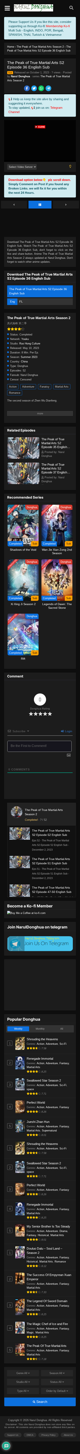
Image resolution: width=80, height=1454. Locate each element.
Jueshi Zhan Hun (38, 1121)
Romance (14, 392)
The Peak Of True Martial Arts (46, 1346)
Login (68, 731)
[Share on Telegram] (49, 88)
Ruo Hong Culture (29, 343)
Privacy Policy (48, 1435)
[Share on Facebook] (27, 88)
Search (41, 1402)
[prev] (14, 205)
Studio (21, 1381)
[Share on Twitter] (34, 88)
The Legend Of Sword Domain (47, 1301)
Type (21, 1390)
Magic (30, 1332)
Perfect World (36, 1102)
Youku (25, 339)
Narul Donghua (20, 76)
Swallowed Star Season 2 (44, 1080)
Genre (21, 1373)
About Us (68, 1435)
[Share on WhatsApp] (41, 88)
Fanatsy (44, 386)
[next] (66, 205)
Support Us (12, 1435)
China (24, 361)
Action (13, 386)
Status (56, 1381)
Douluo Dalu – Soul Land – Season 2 (44, 1250)
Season (55, 1373)
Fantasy (64, 1063)
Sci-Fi (62, 1043)
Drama (63, 1231)
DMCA (30, 1435)
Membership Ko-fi (58, 26)
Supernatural (49, 1130)
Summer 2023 (29, 357)
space (30, 1089)
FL (21, 301)
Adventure (28, 386)
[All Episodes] (40, 205)
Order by (56, 1390)
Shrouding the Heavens (42, 1039)
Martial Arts (62, 386)
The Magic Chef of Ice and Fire (47, 1324)
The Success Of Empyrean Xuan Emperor (49, 1277)
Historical (43, 1235)
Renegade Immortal (40, 1058)
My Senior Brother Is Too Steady (48, 1226)
